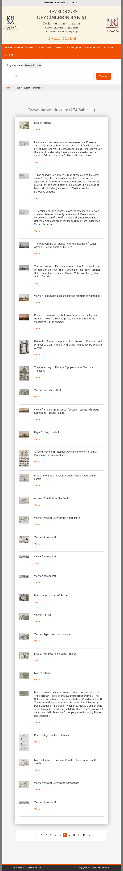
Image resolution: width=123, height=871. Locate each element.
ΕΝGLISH (61, 3)
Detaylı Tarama (33, 65)
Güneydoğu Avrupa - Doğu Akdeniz (61, 28)
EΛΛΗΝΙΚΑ (48, 3)
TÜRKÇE (73, 3)
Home (9, 88)
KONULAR (109, 47)
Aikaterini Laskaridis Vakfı (29, 868)
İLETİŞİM (8, 55)
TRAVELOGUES (62, 11)
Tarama (103, 76)
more (37, 129)
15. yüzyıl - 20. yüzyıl (61, 38)
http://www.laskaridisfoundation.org (95, 868)
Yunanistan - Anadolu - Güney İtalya (61, 31)
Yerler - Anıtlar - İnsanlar (61, 23)
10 (84, 835)
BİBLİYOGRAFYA (92, 47)
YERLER (59, 47)
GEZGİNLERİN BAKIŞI (61, 17)
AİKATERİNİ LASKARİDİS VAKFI (18, 47)
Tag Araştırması (15, 65)
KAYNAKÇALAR (74, 47)
